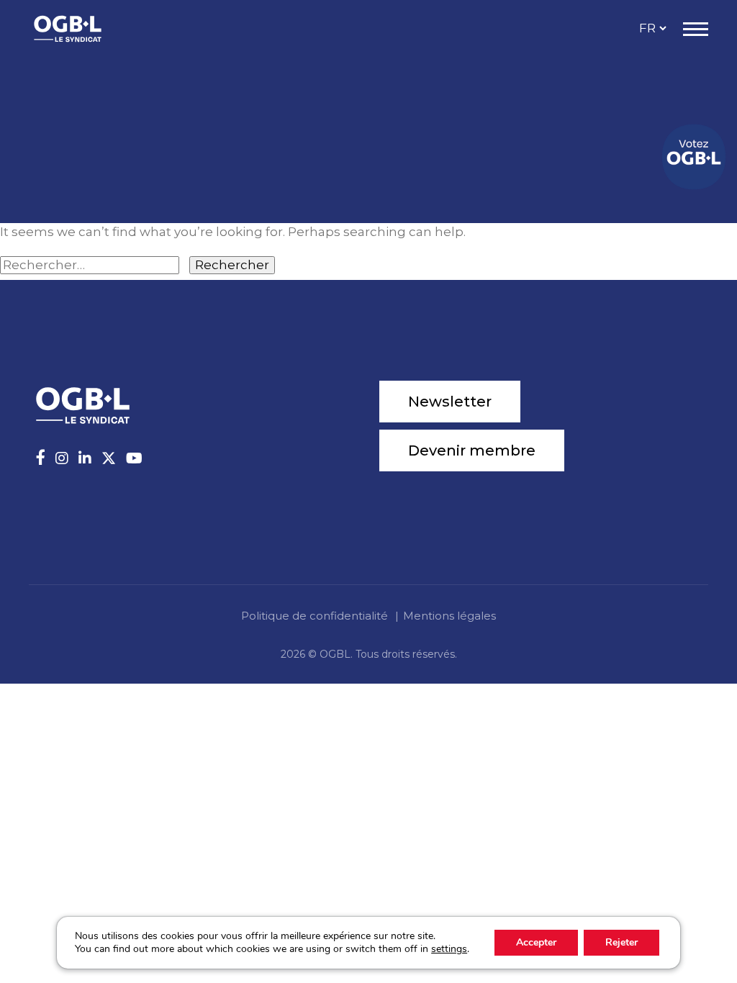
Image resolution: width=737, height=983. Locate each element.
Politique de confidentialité (314, 615)
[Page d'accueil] (83, 29)
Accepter (536, 942)
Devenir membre (471, 450)
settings (449, 949)
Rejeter (621, 942)
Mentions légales (449, 615)
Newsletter (450, 401)
